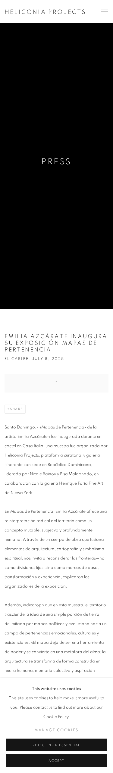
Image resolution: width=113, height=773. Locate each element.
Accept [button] (56, 760)
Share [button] (16, 409)
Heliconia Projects (45, 12)
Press (56, 162)
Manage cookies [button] (56, 730)
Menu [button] (103, 11)
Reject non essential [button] (56, 745)
